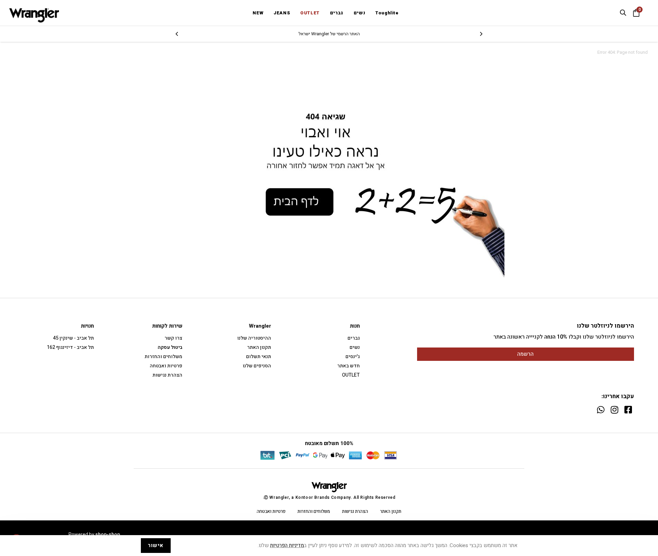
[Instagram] (614, 410)
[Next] (177, 33)
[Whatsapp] (601, 410)
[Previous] (480, 33)
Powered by (94, 534)
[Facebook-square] (628, 410)
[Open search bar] (623, 13)
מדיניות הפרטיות (287, 545)
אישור (156, 545)
